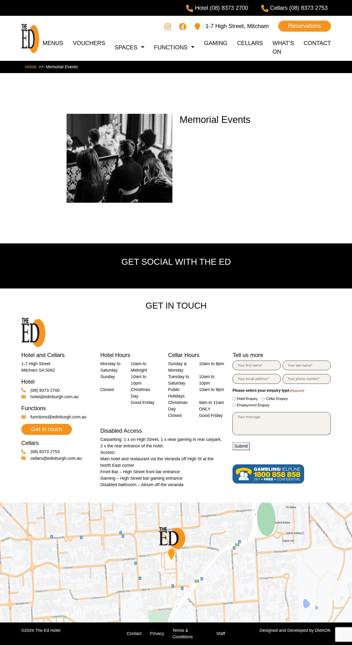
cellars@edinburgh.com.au (55, 458)
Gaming (215, 43)
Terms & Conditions (182, 633)
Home (31, 66)
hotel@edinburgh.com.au (54, 396)
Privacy (157, 633)
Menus (53, 43)
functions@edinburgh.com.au (57, 417)
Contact (317, 43)
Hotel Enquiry (247, 399)
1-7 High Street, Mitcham (236, 26)
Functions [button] (170, 47)
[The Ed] (30, 38)
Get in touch (46, 429)
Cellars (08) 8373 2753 (298, 8)
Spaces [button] (126, 47)
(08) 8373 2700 (44, 390)
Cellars (250, 43)
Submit (241, 446)
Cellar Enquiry (277, 399)
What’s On (283, 47)
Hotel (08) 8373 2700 (220, 8)
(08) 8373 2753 (44, 451)
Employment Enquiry (253, 405)
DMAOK (323, 630)
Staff (220, 633)
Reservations (304, 26)
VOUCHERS (89, 43)
